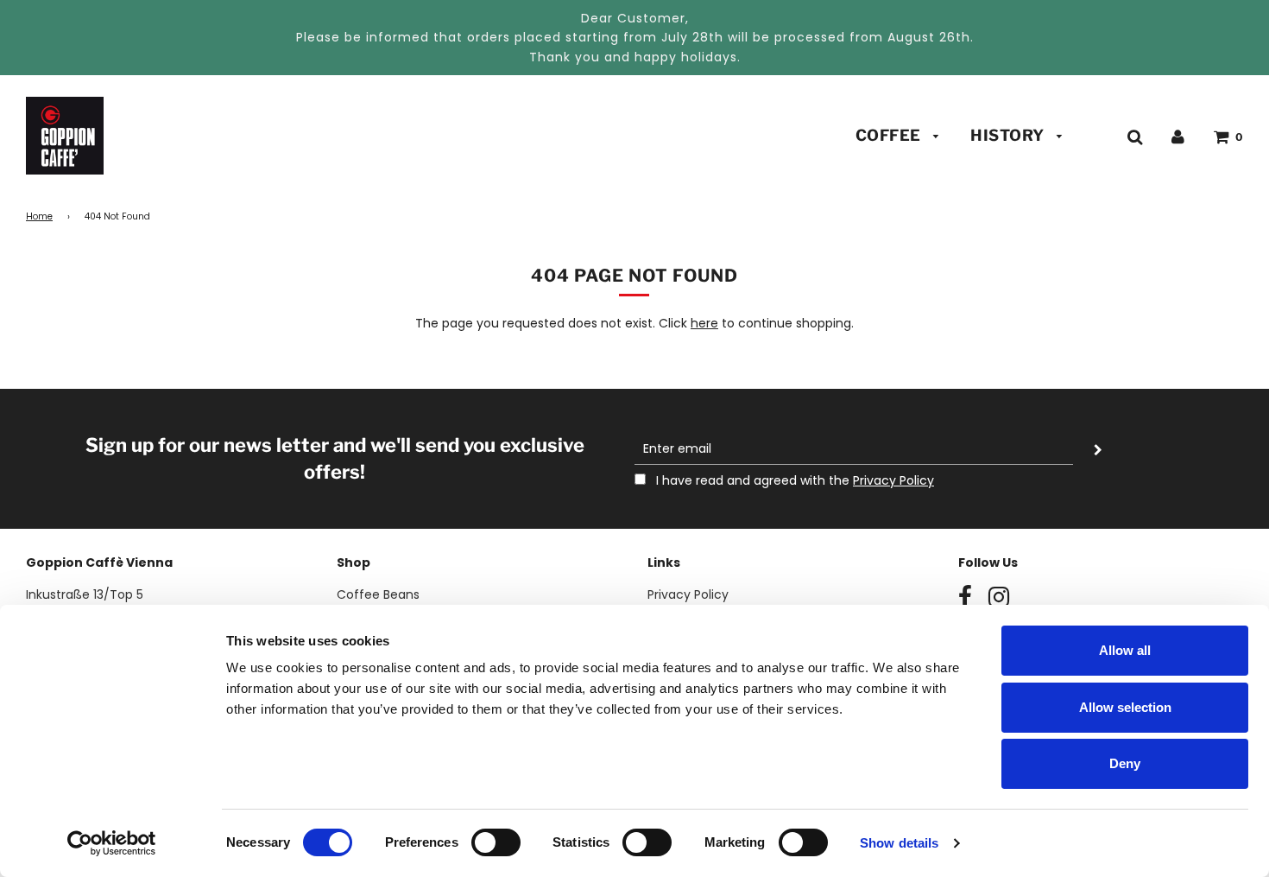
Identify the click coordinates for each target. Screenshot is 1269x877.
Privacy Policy (893, 480)
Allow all (1125, 650)
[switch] (496, 842)
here (704, 323)
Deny (1124, 763)
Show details (899, 843)
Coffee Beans (378, 594)
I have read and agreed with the (793, 480)
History (1009, 135)
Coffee (890, 135)
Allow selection (1125, 707)
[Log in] (1177, 136)
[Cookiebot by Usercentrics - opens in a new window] (111, 843)
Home (39, 216)
